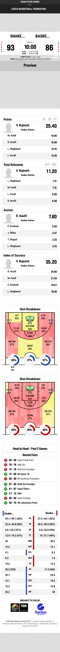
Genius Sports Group (40, 609)
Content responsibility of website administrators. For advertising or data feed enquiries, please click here (29, 623)
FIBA (19, 609)
